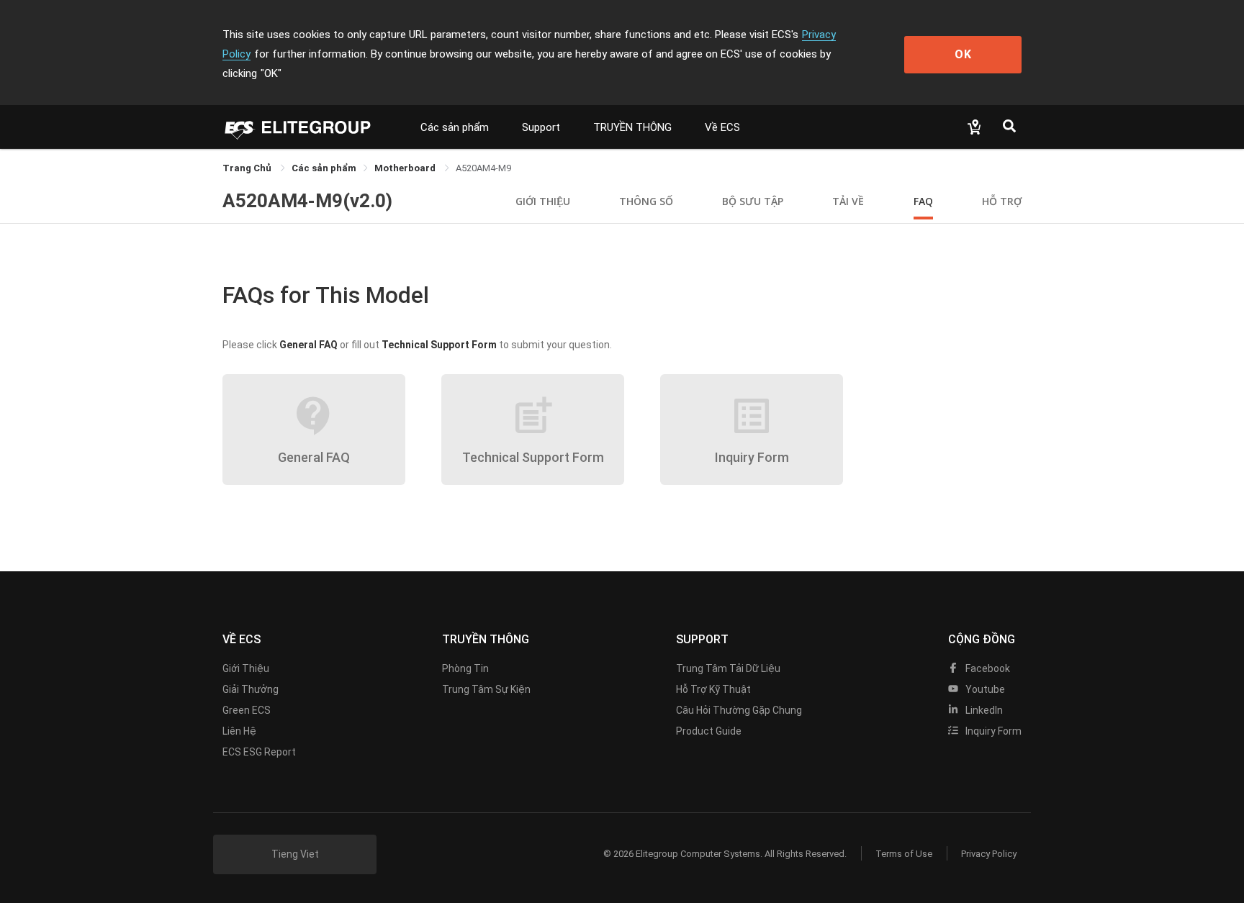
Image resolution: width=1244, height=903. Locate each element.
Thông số (646, 201)
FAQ (923, 201)
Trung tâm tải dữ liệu (728, 668)
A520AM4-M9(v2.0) (307, 201)
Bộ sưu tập (752, 201)
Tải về (848, 201)
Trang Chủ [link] (248, 168)
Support (541, 127)
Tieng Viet (295, 854)
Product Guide (709, 731)
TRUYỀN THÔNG (632, 127)
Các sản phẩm (454, 127)
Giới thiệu (542, 201)
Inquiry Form (992, 731)
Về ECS (722, 127)
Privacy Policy (989, 853)
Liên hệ (239, 731)
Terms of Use (903, 853)
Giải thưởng (250, 689)
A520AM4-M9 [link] (483, 168)
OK (963, 54)
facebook (986, 668)
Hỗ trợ (1002, 201)
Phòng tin (465, 668)
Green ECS (246, 710)
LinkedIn (983, 710)
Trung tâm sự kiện (486, 689)
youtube (984, 689)
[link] (324, 168)
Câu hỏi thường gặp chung (739, 710)
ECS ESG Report (259, 752)
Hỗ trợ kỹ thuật (713, 689)
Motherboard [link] (406, 168)
